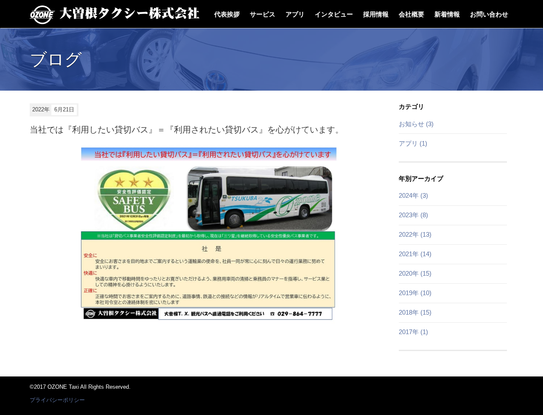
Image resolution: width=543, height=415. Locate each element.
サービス (262, 14)
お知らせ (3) (416, 123)
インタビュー (334, 14)
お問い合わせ (489, 14)
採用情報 (376, 14)
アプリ (295, 14)
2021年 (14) (415, 253)
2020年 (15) (415, 273)
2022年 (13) (415, 234)
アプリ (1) (413, 143)
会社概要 (411, 14)
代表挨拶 (227, 14)
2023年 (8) (413, 215)
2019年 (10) (415, 292)
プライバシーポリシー (57, 400)
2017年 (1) (413, 331)
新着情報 (447, 14)
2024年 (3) (413, 195)
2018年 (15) (415, 312)
